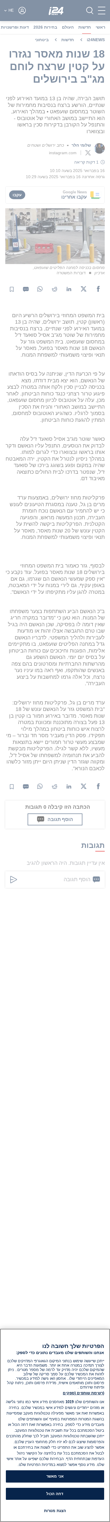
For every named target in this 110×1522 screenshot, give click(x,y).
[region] (55, 1425)
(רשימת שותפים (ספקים (83, 1393)
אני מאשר (55, 1476)
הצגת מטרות (55, 1511)
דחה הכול (54, 1494)
